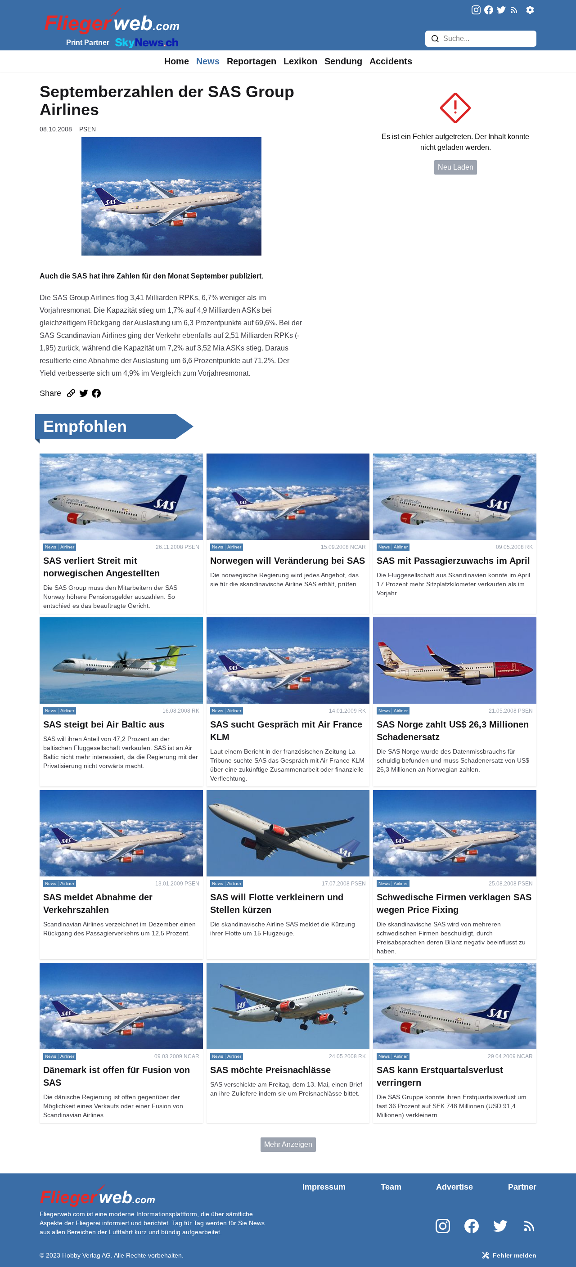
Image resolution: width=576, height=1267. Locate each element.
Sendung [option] (343, 61)
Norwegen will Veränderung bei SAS (265, 459)
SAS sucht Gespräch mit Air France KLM (271, 622)
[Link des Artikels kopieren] (71, 393)
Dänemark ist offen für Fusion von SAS (101, 968)
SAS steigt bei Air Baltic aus (84, 622)
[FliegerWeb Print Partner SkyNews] (144, 42)
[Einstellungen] (530, 10)
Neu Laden (455, 167)
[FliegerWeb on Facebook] (488, 11)
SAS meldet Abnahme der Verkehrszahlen (107, 795)
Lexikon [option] (300, 61)
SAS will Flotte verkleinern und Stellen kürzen (280, 795)
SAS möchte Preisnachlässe (252, 968)
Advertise (454, 1186)
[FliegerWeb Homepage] (110, 20)
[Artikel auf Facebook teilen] (96, 393)
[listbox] (177, 61)
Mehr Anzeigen (288, 1144)
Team (391, 1186)
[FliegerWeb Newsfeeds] (514, 10)
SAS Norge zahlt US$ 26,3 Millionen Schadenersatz (431, 628)
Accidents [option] (390, 61)
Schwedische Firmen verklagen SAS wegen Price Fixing (452, 800)
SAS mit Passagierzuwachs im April (430, 459)
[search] (435, 38)
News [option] (208, 61)
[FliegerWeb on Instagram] (476, 11)
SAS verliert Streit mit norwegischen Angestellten (118, 459)
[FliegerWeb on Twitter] (501, 11)
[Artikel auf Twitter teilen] (83, 393)
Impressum (324, 1186)
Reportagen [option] (251, 61)
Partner (522, 1186)
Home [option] (176, 61)
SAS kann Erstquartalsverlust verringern (437, 968)
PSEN (87, 129)
